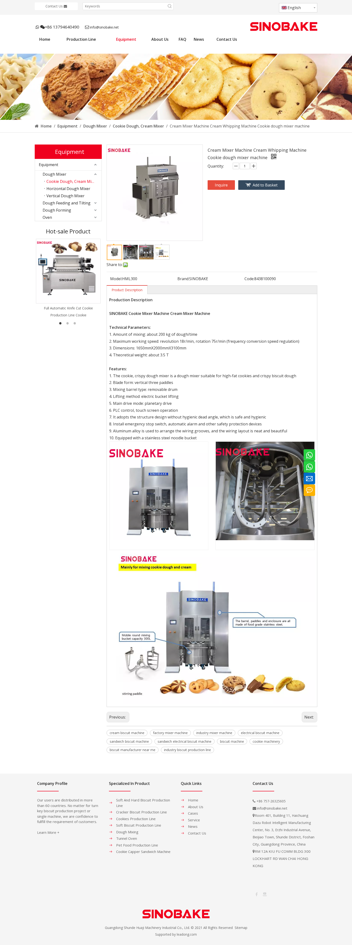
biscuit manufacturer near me (132, 750)
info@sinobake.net (104, 27)
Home (193, 800)
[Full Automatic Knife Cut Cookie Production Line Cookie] (68, 271)
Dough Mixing (127, 831)
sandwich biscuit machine (129, 741)
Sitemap (241, 927)
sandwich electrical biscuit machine (184, 741)
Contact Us (54, 6)
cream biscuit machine (127, 732)
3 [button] (75, 323)
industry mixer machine (214, 732)
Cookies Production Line (136, 818)
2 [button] (68, 323)
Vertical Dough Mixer (65, 195)
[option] (68, 279)
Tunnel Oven (126, 838)
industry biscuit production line (187, 750)
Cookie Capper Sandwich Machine (143, 851)
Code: (249, 278)
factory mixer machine (170, 732)
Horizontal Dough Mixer (68, 188)
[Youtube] (264, 894)
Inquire (221, 185)
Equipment (48, 164)
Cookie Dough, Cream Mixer (71, 181)
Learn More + (48, 832)
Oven (47, 217)
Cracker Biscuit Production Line (141, 812)
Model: (116, 278)
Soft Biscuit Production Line (138, 825)
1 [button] (61, 323)
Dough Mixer (54, 174)
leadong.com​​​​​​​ (187, 934)
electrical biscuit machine (260, 732)
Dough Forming (57, 210)
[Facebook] (256, 894)
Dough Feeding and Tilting (67, 203)
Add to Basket (265, 185)
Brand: (183, 278)
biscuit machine (232, 741)
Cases (193, 813)
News (193, 826)
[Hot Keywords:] (169, 6)
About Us (195, 806)
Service (194, 819)
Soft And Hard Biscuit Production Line (143, 803)
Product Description (127, 290)
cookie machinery (266, 741)
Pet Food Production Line (137, 845)
